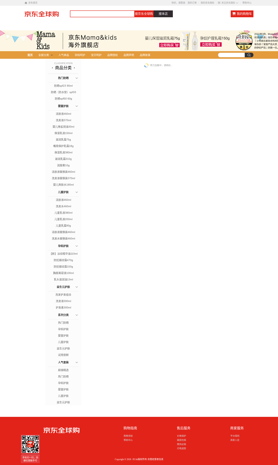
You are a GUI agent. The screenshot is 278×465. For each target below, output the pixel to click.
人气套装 (63, 362)
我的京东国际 (207, 3)
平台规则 (234, 436)
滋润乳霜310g (63, 158)
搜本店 (163, 13)
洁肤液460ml (63, 113)
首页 (30, 54)
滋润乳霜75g (63, 139)
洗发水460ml (63, 206)
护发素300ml (63, 307)
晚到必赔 (181, 444)
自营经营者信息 (155, 459)
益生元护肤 (63, 286)
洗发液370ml (63, 120)
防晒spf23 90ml (63, 85)
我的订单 (192, 3)
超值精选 (63, 370)
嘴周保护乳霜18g (63, 145)
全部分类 (43, 54)
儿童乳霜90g (63, 225)
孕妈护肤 (63, 245)
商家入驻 (234, 440)
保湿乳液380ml (63, 152)
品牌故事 (145, 54)
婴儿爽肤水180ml (63, 184)
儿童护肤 (63, 192)
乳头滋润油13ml (63, 279)
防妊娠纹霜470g (63, 260)
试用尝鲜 (63, 354)
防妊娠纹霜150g (63, 266)
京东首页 (32, 3)
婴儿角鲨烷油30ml (63, 126)
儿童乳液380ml (63, 212)
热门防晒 (63, 77)
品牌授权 (112, 54)
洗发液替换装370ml (63, 178)
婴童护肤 (63, 105)
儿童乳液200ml (63, 219)
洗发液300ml (63, 301)
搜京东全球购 (144, 13)
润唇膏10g (63, 165)
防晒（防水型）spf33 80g (63, 92)
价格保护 (181, 436)
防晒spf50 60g (63, 98)
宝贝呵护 (96, 54)
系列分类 (63, 314)
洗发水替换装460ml (63, 238)
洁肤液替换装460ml (63, 171)
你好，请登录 (178, 3)
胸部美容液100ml (63, 272)
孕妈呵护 (80, 54)
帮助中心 (247, 3)
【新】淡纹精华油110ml (63, 253)
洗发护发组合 (63, 294)
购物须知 (128, 436)
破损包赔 (181, 440)
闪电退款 (181, 448)
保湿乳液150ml (63, 133)
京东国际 (47, 15)
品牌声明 (128, 54)
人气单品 (63, 54)
